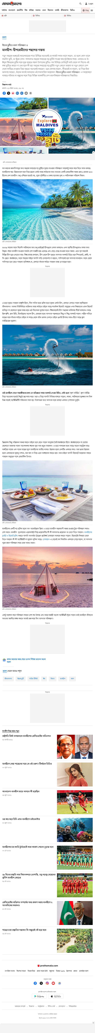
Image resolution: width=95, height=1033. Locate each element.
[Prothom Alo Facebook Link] (36, 983)
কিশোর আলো (21, 971)
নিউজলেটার (72, 1006)
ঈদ (44, 678)
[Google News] (59, 983)
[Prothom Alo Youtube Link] (54, 983)
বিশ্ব (26, 10)
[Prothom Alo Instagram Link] (48, 983)
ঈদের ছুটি (20, 678)
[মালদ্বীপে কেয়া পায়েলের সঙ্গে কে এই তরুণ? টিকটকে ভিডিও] (75, 774)
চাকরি (57, 10)
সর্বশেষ (4, 10)
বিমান (53, 678)
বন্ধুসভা (51, 971)
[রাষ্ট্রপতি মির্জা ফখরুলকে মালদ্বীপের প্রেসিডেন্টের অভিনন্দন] (75, 747)
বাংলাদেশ (12, 10)
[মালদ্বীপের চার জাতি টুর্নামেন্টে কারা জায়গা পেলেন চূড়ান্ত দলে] (75, 858)
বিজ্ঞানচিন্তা (31, 971)
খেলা (44, 10)
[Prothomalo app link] (39, 997)
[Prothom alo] (12, 3)
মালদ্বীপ (62, 678)
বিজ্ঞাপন (31, 1006)
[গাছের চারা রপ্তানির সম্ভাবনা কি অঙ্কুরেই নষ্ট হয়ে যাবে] (75, 941)
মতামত (38, 10)
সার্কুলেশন (41, 1006)
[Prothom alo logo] (47, 966)
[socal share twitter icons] (9, 94)
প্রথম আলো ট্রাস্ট (42, 971)
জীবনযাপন (64, 10)
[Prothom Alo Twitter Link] (42, 983)
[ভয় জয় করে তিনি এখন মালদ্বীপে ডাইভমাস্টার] (75, 830)
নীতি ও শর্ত (51, 1006)
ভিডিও (72, 10)
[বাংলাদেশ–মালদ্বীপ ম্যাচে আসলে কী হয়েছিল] (75, 802)
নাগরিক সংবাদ (10, 971)
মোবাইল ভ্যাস (83, 971)
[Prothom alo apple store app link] (55, 997)
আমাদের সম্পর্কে (20, 1006)
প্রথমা (75, 971)
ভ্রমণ (4, 37)
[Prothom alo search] (80, 3)
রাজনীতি (20, 10)
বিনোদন (50, 10)
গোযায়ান (46, 539)
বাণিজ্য (31, 10)
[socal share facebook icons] (4, 94)
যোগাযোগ (62, 1006)
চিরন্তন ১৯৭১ (60, 971)
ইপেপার (69, 971)
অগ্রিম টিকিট (33, 678)
